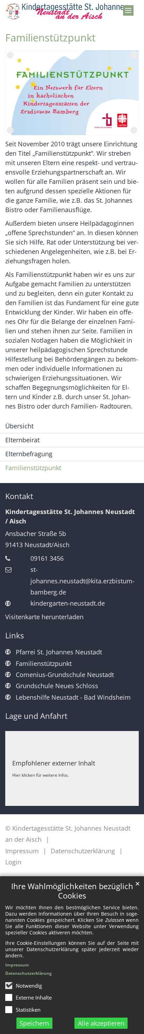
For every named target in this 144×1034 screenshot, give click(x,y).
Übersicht (19, 426)
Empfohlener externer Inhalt (53, 763)
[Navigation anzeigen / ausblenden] (128, 10)
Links (14, 635)
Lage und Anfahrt (36, 716)
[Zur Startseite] (72, 11)
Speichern (34, 1023)
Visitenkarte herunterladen (44, 617)
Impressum (17, 965)
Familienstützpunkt (50, 37)
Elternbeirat (22, 440)
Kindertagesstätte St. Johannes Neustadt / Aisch (70, 516)
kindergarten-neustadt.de (67, 603)
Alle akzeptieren (101, 1023)
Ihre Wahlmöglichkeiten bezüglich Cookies (72, 890)
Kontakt (19, 496)
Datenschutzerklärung (28, 973)
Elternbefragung (28, 454)
